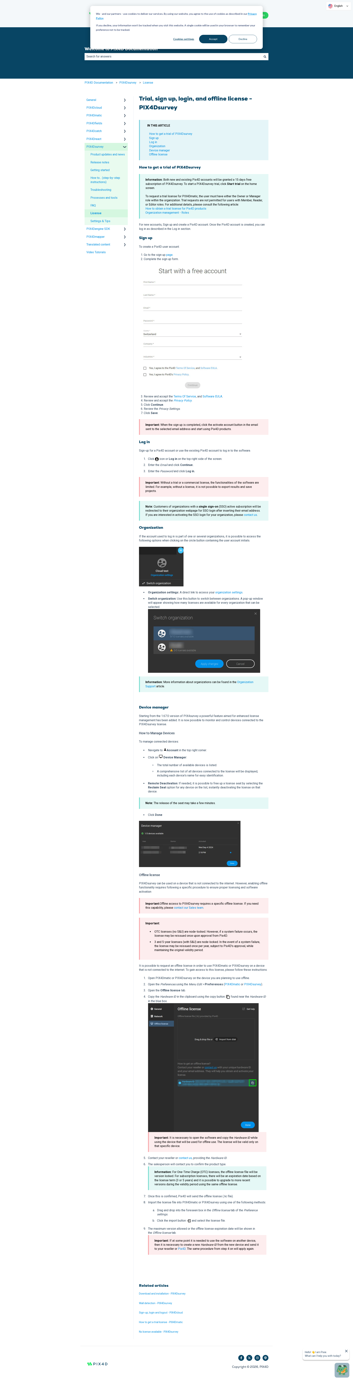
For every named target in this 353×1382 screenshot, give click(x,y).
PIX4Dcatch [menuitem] (94, 131)
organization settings (229, 592)
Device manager (159, 150)
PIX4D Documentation (99, 82)
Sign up (154, 138)
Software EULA (212, 396)
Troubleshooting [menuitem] (100, 190)
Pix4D (182, 1249)
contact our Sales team (188, 907)
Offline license (158, 154)
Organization (157, 146)
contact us (250, 515)
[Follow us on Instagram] (257, 1358)
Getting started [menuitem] (100, 170)
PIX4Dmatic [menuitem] (94, 115)
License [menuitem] (95, 213)
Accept (213, 39)
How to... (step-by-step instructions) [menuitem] (105, 180)
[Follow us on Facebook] (241, 1358)
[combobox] (173, 56)
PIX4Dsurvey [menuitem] (95, 146)
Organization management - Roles (167, 212)
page (169, 255)
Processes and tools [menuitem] (103, 197)
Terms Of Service (185, 396)
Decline (243, 39)
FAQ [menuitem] (93, 205)
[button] (125, 100)
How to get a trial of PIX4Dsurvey (170, 134)
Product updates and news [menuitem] (107, 154)
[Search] (264, 56)
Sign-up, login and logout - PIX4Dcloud (161, 1312)
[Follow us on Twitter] (249, 1358)
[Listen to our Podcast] (265, 1358)
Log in (153, 142)
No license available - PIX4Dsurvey (158, 1331)
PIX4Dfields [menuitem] (94, 123)
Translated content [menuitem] (98, 244)
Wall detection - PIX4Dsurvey (155, 1303)
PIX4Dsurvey (127, 82)
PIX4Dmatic (232, 984)
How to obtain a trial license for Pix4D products (175, 208)
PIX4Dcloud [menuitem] (94, 107)
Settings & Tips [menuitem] (100, 221)
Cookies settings (183, 39)
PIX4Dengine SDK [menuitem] (98, 229)
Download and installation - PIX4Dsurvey (162, 1293)
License (148, 82)
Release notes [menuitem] (99, 162)
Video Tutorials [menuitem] (96, 252)
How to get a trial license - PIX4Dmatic (161, 1322)
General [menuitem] (91, 100)
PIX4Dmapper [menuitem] (95, 236)
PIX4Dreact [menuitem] (93, 139)
